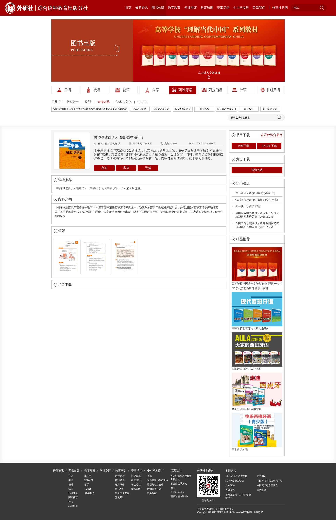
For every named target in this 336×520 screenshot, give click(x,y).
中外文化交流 (122, 493)
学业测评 (190, 7)
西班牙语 (185, 90)
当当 (126, 168)
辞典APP (89, 480)
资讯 (149, 476)
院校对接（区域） (180, 496)
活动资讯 (136, 476)
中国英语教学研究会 (267, 485)
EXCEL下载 (269, 145)
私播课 (87, 489)
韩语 (243, 90)
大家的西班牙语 (161, 109)
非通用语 (273, 90)
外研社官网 (280, 7)
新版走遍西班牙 (183, 109)
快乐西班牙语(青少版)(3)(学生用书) (256, 199)
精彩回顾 (136, 489)
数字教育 (174, 7)
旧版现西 (204, 109)
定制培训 (120, 497)
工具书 (56, 101)
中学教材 (152, 493)
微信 (173, 488)
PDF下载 (243, 145)
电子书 (87, 476)
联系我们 (259, 7)
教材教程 (73, 101)
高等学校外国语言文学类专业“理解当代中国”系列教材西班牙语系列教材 (89, 109)
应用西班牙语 (270, 109)
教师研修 (120, 484)
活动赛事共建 (154, 489)
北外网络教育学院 (234, 480)
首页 (128, 7)
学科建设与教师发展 (157, 480)
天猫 (148, 168)
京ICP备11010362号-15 (252, 512)
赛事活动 (223, 7)
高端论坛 (120, 480)
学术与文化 (124, 101)
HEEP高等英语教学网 (236, 476)
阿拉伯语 (215, 90)
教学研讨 (120, 476)
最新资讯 (141, 7)
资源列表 (257, 170)
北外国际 (261, 476)
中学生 (142, 101)
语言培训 (120, 489)
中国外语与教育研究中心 (270, 480)
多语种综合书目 (271, 135)
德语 (126, 90)
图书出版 (158, 7)
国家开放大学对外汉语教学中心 (238, 496)
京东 (104, 168)
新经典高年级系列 (226, 109)
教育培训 (207, 7)
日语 (67, 90)
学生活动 (136, 484)
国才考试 (261, 490)
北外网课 (230, 485)
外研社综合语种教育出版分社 (181, 478)
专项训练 (104, 101)
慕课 (86, 484)
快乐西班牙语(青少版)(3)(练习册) (255, 193)
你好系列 (248, 109)
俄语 (96, 90)
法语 (156, 90)
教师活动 (136, 480)
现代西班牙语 (140, 109)
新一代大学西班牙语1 (248, 206)
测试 (88, 101)
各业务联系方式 (179, 483)
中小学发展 (241, 7)
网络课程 (89, 493)
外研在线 (230, 490)
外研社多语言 (178, 492)
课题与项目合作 (155, 484)
